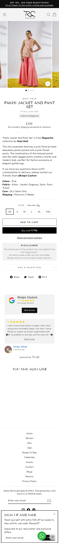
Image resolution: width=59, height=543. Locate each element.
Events (29, 462)
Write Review (29, 310)
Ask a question (29, 267)
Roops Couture (27, 297)
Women (29, 438)
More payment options (29, 237)
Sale (29, 447)
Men (29, 443)
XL (39, 211)
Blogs (29, 471)
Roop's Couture (28, 175)
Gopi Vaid (29, 98)
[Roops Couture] (11, 300)
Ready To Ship (29, 452)
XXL (48, 211)
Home (29, 433)
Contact (29, 467)
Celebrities (29, 457)
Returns (29, 476)
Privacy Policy (29, 481)
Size (27, 205)
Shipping (25, 127)
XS (9, 211)
